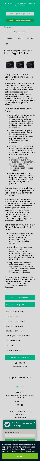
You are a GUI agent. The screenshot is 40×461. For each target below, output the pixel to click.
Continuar (20, 456)
